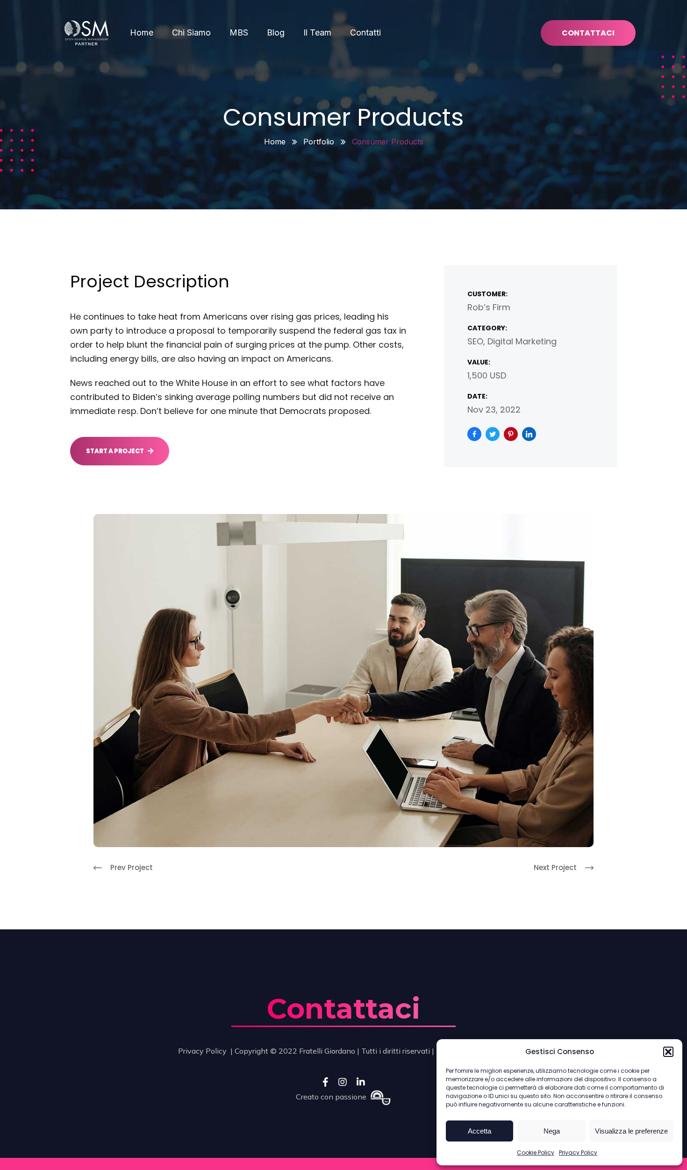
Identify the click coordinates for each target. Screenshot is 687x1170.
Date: (477, 396)
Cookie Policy (535, 1152)
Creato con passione (333, 1096)
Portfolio (318, 141)
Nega (552, 1131)
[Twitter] (493, 434)
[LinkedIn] (529, 434)
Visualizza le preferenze (631, 1131)
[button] (668, 1051)
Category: (487, 328)
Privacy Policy (578, 1152)
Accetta (479, 1131)
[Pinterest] (511, 434)
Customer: (487, 294)
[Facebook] (474, 434)
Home (275, 141)
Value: (478, 362)
